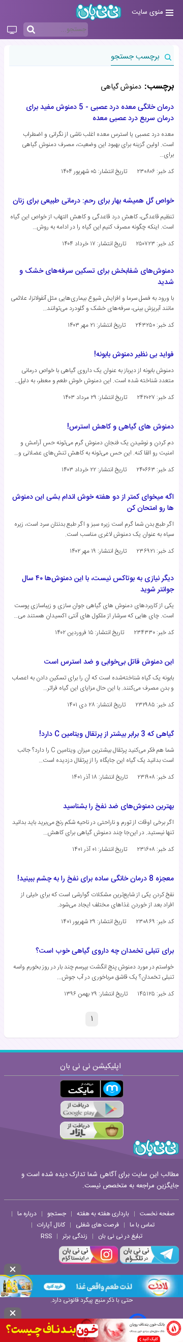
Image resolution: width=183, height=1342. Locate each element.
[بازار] (92, 1130)
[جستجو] (31, 30)
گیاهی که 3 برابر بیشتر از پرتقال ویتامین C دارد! (106, 734)
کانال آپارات (51, 1225)
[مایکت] (92, 1089)
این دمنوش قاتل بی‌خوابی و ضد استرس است (109, 662)
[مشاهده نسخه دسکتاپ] (12, 30)
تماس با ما (142, 1225)
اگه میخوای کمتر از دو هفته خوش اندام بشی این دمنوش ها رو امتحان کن (93, 503)
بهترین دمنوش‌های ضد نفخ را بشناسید (118, 806)
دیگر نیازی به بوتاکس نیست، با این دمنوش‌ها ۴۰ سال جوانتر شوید (98, 584)
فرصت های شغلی (97, 1225)
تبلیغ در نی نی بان (120, 1236)
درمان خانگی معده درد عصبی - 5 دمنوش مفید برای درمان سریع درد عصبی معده (100, 113)
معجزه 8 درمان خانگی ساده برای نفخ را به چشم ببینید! (95, 878)
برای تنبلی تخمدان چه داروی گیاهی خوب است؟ (105, 951)
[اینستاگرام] (88, 1262)
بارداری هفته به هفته (103, 1214)
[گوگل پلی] (92, 1110)
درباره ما (27, 1214)
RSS (46, 1236)
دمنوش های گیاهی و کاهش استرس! (120, 427)
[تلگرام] (148, 1262)
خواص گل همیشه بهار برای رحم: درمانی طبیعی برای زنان (93, 201)
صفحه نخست (157, 1214)
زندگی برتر (75, 1236)
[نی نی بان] (98, 12)
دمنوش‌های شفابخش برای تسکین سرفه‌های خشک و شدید (96, 277)
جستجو (56, 1214)
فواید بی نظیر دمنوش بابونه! (134, 354)
